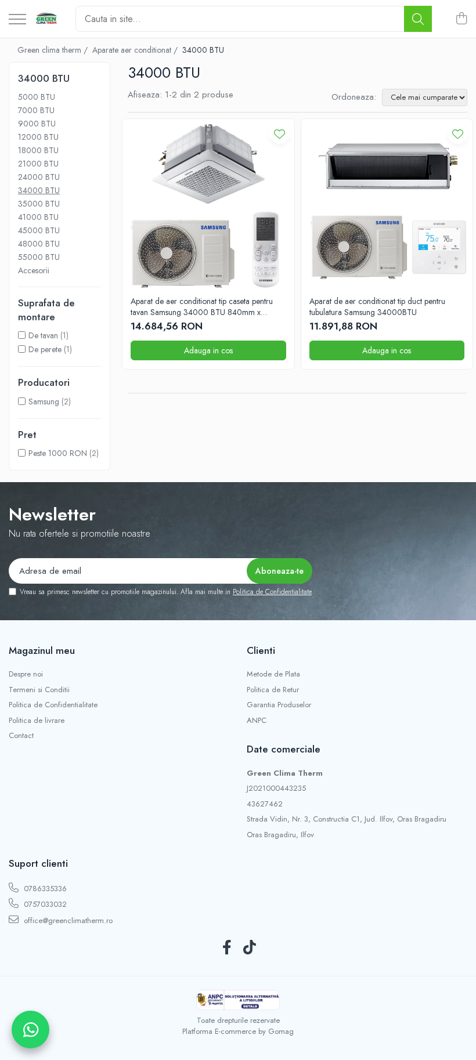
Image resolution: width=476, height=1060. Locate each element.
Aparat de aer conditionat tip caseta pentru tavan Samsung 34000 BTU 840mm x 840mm (202, 306)
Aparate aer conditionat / (136, 50)
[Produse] (17, 20)
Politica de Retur (273, 690)
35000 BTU (39, 203)
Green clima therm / (53, 50)
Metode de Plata (273, 674)
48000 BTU (39, 243)
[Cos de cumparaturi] (461, 19)
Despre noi (26, 674)
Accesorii (33, 270)
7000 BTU (36, 110)
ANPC (256, 720)
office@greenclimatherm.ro (67, 920)
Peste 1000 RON (57, 453)
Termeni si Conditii (39, 690)
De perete (45, 349)
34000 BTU (39, 190)
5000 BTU (36, 97)
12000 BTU (38, 137)
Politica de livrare (36, 720)
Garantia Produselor (279, 705)
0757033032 (44, 904)
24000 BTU (39, 177)
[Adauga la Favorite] (279, 134)
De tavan (43, 335)
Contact (21, 735)
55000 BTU (39, 257)
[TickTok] (249, 948)
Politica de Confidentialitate (272, 592)
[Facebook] (227, 948)
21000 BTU (38, 163)
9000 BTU (37, 123)
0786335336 (44, 888)
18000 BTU (38, 150)
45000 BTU (39, 230)
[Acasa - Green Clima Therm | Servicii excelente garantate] (46, 19)
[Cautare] (418, 19)
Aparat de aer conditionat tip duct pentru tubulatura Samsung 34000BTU (377, 306)
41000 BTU (38, 217)
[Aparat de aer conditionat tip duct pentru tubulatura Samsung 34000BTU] (387, 205)
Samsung (43, 401)
